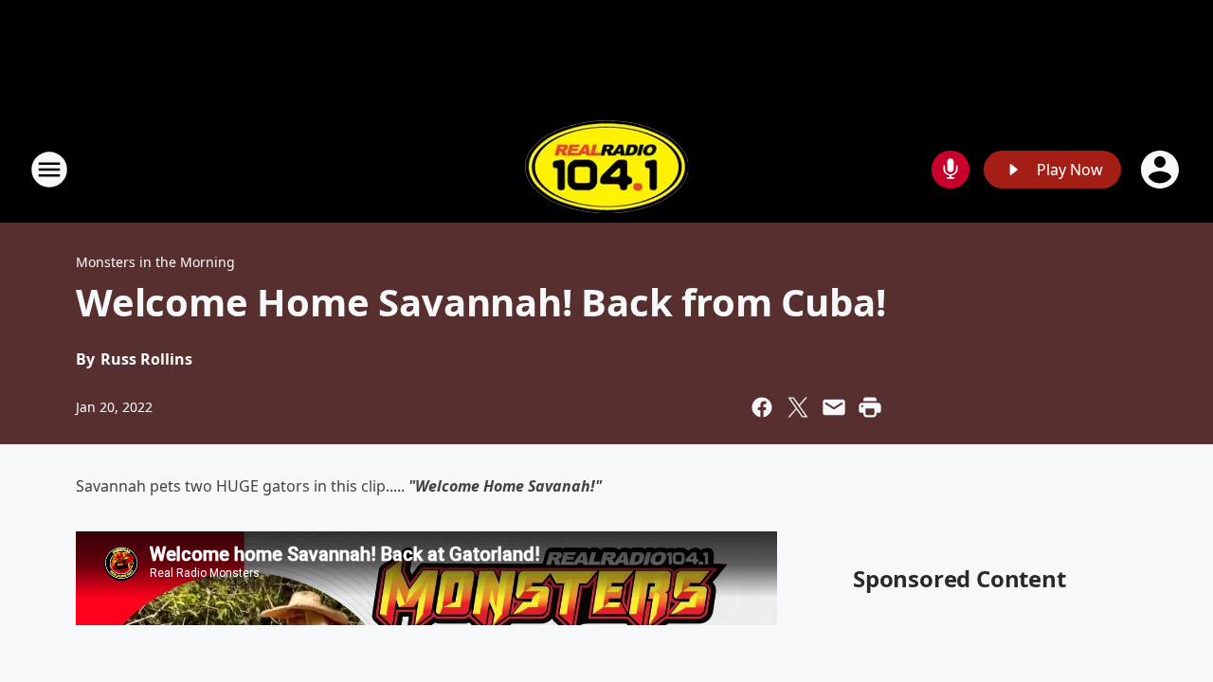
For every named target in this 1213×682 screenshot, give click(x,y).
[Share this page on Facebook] (762, 407)
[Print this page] (870, 407)
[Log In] (1162, 169)
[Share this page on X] (798, 407)
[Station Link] (606, 169)
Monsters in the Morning (155, 262)
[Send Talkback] (950, 169)
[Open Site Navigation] (49, 169)
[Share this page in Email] (834, 407)
